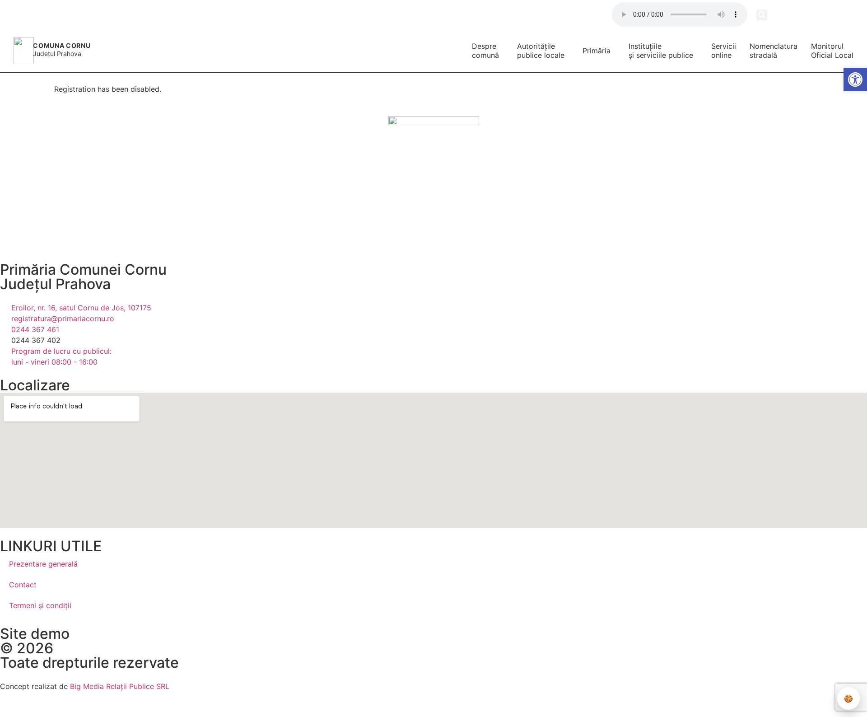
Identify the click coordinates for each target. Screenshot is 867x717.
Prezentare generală (43, 563)
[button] (761, 14)
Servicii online (723, 51)
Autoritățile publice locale (540, 51)
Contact (23, 584)
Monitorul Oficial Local (832, 51)
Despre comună (485, 51)
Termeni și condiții (40, 605)
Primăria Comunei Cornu (83, 269)
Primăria (597, 50)
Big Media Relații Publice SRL (119, 686)
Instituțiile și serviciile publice (661, 51)
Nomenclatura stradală (773, 51)
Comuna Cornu (61, 45)
